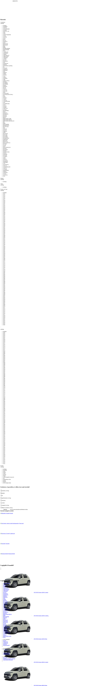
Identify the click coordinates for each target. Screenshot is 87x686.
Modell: (2, 178)
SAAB (4, 145)
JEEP (4, 92)
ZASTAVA (5, 175)
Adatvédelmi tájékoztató (8, 659)
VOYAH (5, 169)
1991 (4, 284)
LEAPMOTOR (6, 103)
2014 (4, 311)
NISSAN (5, 129)
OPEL (4, 132)
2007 (4, 302)
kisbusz (4, 481)
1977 (4, 268)
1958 (4, 246)
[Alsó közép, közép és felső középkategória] (10, 523)
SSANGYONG (6, 152)
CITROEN (5, 57)
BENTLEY (5, 45)
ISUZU (4, 87)
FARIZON (5, 69)
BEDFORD (5, 44)
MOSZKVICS (6, 125)
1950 (4, 237)
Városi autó (21, 523)
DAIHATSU (5, 63)
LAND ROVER (6, 101)
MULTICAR (5, 126)
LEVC (4, 104)
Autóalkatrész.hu (6, 653)
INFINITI (5, 86)
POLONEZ (5, 137)
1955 (4, 243)
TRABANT (5, 161)
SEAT (4, 146)
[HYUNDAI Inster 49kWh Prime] (17, 685)
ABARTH (5, 26)
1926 (4, 209)
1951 (4, 238)
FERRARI (5, 70)
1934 (4, 219)
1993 (4, 286)
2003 (4, 298)
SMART (5, 150)
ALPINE (5, 30)
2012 (4, 308)
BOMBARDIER (6, 48)
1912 (4, 193)
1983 (4, 275)
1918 (4, 200)
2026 (4, 324)
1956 (4, 244)
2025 (4, 323)
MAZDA (5, 116)
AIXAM (5, 27)
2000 (4, 294)
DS (3, 66)
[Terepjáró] (3, 543)
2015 (4, 312)
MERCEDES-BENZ (7, 119)
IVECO (4, 88)
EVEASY (5, 68)
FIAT (4, 71)
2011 (4, 307)
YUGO (4, 173)
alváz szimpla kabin (7, 482)
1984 (4, 276)
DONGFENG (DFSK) (7, 65)
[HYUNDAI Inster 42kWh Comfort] (17, 592)
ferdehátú (5, 470)
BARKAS (5, 41)
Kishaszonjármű (11, 553)
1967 (4, 257)
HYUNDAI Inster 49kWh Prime (40, 685)
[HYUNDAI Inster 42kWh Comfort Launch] (17, 615)
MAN (4, 111)
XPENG (5, 171)
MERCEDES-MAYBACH (8, 121)
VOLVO (5, 168)
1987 (4, 279)
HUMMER (5, 83)
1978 (4, 269)
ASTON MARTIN (7, 34)
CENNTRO (5, 53)
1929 (4, 213)
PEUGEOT (5, 133)
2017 (4, 314)
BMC (4, 46)
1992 (4, 285)
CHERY (5, 54)
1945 (4, 231)
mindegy (5, 25)
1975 (4, 266)
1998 (4, 292)
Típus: (2, 183)
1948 (4, 235)
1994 (4, 288)
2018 (4, 315)
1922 (4, 205)
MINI (4, 123)
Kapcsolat (5, 657)
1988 (4, 281)
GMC (4, 79)
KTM (4, 96)
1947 (4, 234)
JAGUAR (5, 91)
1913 (4, 194)
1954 (4, 242)
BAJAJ (4, 40)
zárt (4, 478)
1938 (4, 223)
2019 (4, 316)
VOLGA (5, 165)
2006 (4, 301)
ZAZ (4, 176)
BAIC (4, 39)
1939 (4, 224)
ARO (4, 32)
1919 (4, 201)
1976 (4, 267)
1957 (4, 245)
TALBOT (5, 156)
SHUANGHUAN (7, 147)
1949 (4, 236)
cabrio (4, 473)
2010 (4, 306)
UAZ (4, 163)
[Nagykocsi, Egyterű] (5, 533)
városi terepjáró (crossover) (8, 477)
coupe (4, 476)
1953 (4, 240)
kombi (4, 472)
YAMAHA (5, 172)
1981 (4, 273)
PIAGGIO (5, 134)
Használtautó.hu (6, 654)
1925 (4, 208)
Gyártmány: (3, 22)
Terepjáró (7, 543)
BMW (4, 47)
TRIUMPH (5, 162)
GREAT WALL (6, 80)
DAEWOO (5, 61)
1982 (4, 274)
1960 (4, 248)
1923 (4, 206)
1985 (4, 277)
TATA (4, 157)
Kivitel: (2, 465)
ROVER (5, 143)
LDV (4, 102)
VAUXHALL (6, 164)
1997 (4, 291)
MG (4, 122)
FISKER (5, 72)
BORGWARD (6, 49)
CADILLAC (5, 52)
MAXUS (5, 115)
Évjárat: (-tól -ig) (4, 189)
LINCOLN (5, 108)
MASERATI (5, 114)
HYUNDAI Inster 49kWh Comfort (41, 662)
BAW (4, 42)
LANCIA (5, 100)
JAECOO (5, 89)
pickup (4, 480)
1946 (4, 232)
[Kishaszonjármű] (4, 553)
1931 (4, 215)
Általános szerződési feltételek (9, 658)
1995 (4, 289)
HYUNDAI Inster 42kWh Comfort (41, 592)
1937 (4, 222)
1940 (4, 225)
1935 (4, 220)
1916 (4, 198)
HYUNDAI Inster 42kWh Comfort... (41, 615)
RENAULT (5, 141)
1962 (4, 251)
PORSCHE (5, 139)
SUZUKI (5, 155)
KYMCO (5, 98)
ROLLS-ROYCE (6, 142)
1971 (4, 261)
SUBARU (5, 154)
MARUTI (5, 112)
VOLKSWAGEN (6, 166)
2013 (4, 309)
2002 (4, 297)
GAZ (4, 76)
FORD (4, 73)
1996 (4, 290)
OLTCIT (5, 130)
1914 (4, 196)
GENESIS (5, 78)
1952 (4, 239)
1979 (4, 270)
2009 (4, 305)
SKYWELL (5, 149)
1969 (4, 259)
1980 (4, 271)
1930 (4, 214)
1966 (4, 255)
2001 (4, 296)
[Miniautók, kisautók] (5, 513)
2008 (4, 304)
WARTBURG (6, 170)
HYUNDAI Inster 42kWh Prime (40, 638)
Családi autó (12, 533)
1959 (4, 247)
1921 (4, 204)
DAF (4, 62)
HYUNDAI (5, 84)
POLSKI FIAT (6, 138)
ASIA (4, 33)
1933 (4, 217)
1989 (4, 282)
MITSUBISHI (6, 124)
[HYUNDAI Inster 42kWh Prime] (17, 638)
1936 (4, 221)
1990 (4, 283)
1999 (4, 293)
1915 (4, 197)
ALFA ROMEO (6, 29)
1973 (4, 263)
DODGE (5, 64)
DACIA (4, 60)
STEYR (4, 153)
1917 (4, 199)
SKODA (5, 148)
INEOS (4, 85)
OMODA (5, 131)
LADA (4, 99)
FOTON (5, 75)
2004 (4, 299)
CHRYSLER (5, 56)
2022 (4, 320)
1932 (4, 216)
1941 (4, 227)
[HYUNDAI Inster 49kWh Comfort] (17, 662)
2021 (4, 319)
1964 (4, 253)
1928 (4, 212)
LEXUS (4, 106)
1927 (4, 211)
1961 (4, 250)
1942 (4, 228)
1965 (4, 254)
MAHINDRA (6, 110)
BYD (4, 50)
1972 (4, 262)
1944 (4, 230)
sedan (4, 471)
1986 (4, 278)
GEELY (4, 77)
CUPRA (5, 58)
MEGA (4, 117)
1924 (4, 207)
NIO (4, 127)
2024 (4, 322)
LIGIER (4, 107)
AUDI (4, 35)
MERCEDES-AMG (7, 118)
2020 (4, 317)
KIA (4, 95)
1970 (4, 260)
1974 (4, 265)
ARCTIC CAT (6, 31)
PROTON (5, 140)
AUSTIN (5, 37)
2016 (4, 313)
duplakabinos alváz (7, 479)
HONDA (5, 81)
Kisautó (11, 513)
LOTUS (4, 109)
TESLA (4, 158)
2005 (4, 300)
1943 (4, 229)
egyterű (4, 474)
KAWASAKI (6, 93)
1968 (4, 258)
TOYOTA (5, 160)
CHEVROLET (6, 55)
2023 (4, 321)
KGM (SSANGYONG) (8, 94)
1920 (4, 202)
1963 (4, 252)
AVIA (4, 38)
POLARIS (5, 135)
